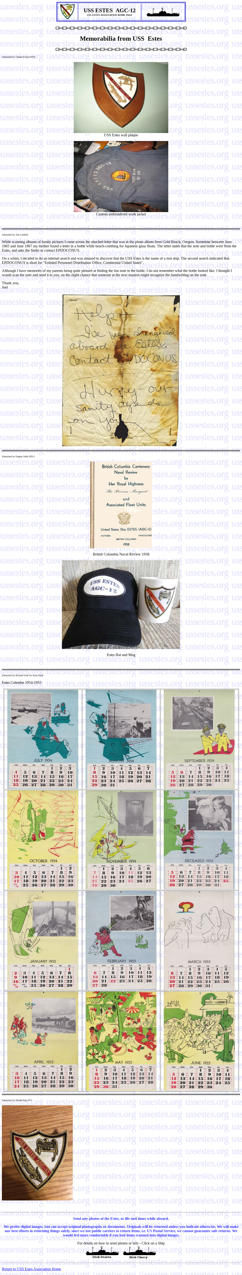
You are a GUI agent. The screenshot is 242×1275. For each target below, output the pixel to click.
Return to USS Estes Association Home (31, 1269)
